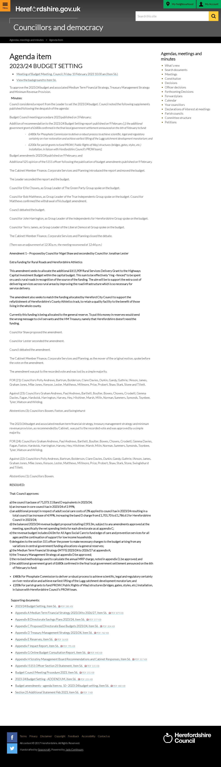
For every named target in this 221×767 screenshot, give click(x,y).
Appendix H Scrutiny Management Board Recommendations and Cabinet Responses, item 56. (81, 659)
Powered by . (67, 749)
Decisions (171, 83)
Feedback (73, 736)
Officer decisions (175, 87)
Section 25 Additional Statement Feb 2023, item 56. (54, 692)
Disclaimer (46, 736)
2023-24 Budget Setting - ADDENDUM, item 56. (54, 679)
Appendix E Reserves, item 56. (41, 639)
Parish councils (174, 113)
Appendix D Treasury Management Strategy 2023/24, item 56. (62, 632)
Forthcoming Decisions (179, 91)
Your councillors (175, 104)
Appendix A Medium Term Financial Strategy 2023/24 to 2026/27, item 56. (69, 613)
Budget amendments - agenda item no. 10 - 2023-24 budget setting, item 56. (70, 685)
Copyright (60, 736)
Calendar (171, 100)
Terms (23, 736)
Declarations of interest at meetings (187, 109)
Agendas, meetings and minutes (27, 39)
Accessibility (88, 736)
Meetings (171, 74)
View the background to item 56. (36, 80)
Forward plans (173, 96)
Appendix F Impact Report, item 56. (45, 646)
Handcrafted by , (35, 749)
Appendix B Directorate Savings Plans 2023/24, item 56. (58, 619)
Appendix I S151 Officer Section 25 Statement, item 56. (57, 665)
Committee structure (178, 118)
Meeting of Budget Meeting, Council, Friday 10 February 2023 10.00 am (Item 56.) (67, 74)
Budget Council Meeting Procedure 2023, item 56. (54, 672)
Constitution (173, 78)
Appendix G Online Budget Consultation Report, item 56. (58, 652)
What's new (172, 65)
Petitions (171, 122)
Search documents (176, 70)
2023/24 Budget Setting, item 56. (44, 606)
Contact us (104, 736)
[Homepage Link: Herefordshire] (187, 738)
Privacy (33, 736)
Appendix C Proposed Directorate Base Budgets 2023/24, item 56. (65, 626)
